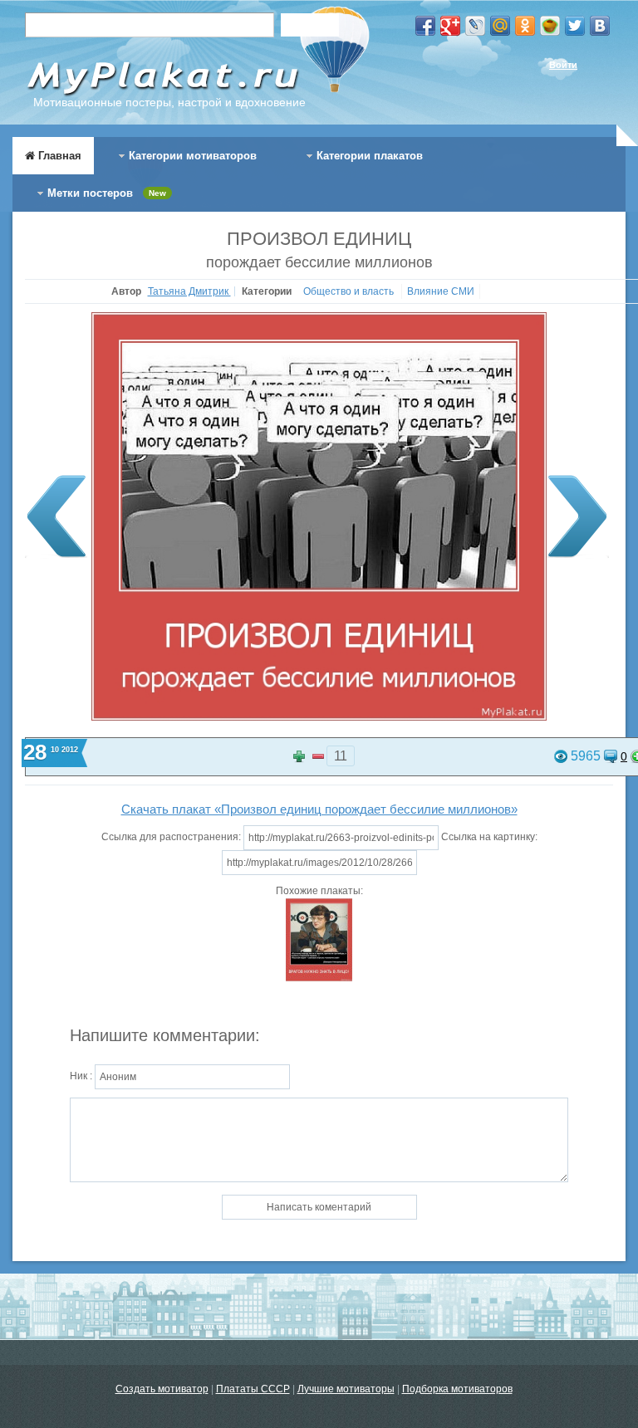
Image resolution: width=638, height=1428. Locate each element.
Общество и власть (349, 291)
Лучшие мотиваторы (346, 1389)
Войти (563, 65)
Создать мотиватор (162, 1389)
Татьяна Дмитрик (189, 291)
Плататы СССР (253, 1389)
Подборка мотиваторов (457, 1389)
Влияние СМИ (440, 291)
